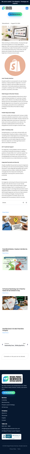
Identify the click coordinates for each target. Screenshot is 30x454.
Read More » (5, 253)
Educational (5, 23)
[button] (27, 8)
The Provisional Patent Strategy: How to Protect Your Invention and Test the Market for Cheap (13, 289)
